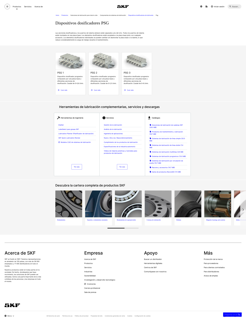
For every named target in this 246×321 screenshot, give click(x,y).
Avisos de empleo (211, 276)
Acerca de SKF (90, 259)
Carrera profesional (92, 288)
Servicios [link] (27, 7)
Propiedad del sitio (96, 316)
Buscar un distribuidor (153, 259)
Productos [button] (17, 7)
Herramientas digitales (153, 263)
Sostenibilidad (90, 276)
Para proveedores (211, 263)
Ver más (77, 167)
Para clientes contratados (214, 267)
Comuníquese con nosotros (155, 272)
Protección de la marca (213, 259)
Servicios (88, 267)
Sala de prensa (90, 292)
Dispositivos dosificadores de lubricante (140, 15)
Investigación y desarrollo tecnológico (99, 280)
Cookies (129, 316)
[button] (201, 6)
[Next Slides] (243, 210)
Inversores (91, 284)
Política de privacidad (81, 316)
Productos (65, 15)
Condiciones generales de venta (115, 316)
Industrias (88, 272)
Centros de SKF (150, 267)
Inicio (57, 15)
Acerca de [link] (38, 7)
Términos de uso (67, 316)
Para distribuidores (211, 272)
